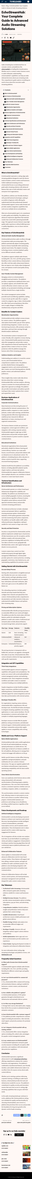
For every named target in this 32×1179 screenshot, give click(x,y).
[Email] (10, 37)
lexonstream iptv (6, 1165)
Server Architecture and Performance (15, 123)
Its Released (15, 1)
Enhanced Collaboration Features (14, 159)
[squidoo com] (26, 1147)
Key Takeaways (9, 161)
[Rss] (11, 1134)
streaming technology (20, 1059)
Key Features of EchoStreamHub (13, 96)
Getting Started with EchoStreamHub (14, 129)
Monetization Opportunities (13, 107)
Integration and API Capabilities (12, 137)
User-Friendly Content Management (15, 101)
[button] (19, 1134)
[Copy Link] (13, 37)
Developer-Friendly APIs (12, 142)
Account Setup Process (12, 131)
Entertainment (5, 1148)
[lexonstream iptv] (26, 1166)
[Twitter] (6, 1134)
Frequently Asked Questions (12, 164)
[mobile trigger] (3, 2)
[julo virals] (26, 1160)
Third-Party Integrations (12, 140)
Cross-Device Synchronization (13, 150)
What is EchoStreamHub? (11, 93)
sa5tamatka (5, 1152)
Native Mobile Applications (13, 148)
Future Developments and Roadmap (13, 153)
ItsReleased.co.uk (7, 955)
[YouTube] (8, 1134)
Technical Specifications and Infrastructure (15, 120)
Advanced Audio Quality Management (15, 99)
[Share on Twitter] (7, 37)
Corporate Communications (13, 115)
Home (3, 6)
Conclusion (8, 167)
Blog (7, 6)
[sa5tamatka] (26, 1154)
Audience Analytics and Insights (14, 109)
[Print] (28, 1115)
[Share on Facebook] (5, 37)
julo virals (4, 1158)
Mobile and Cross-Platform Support (13, 145)
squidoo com (5, 1146)
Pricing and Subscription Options (14, 134)
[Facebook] (4, 1134)
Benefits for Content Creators (12, 104)
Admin (6, 34)
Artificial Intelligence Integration (14, 156)
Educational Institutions (12, 118)
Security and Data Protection (13, 126)
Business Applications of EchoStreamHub (15, 112)
